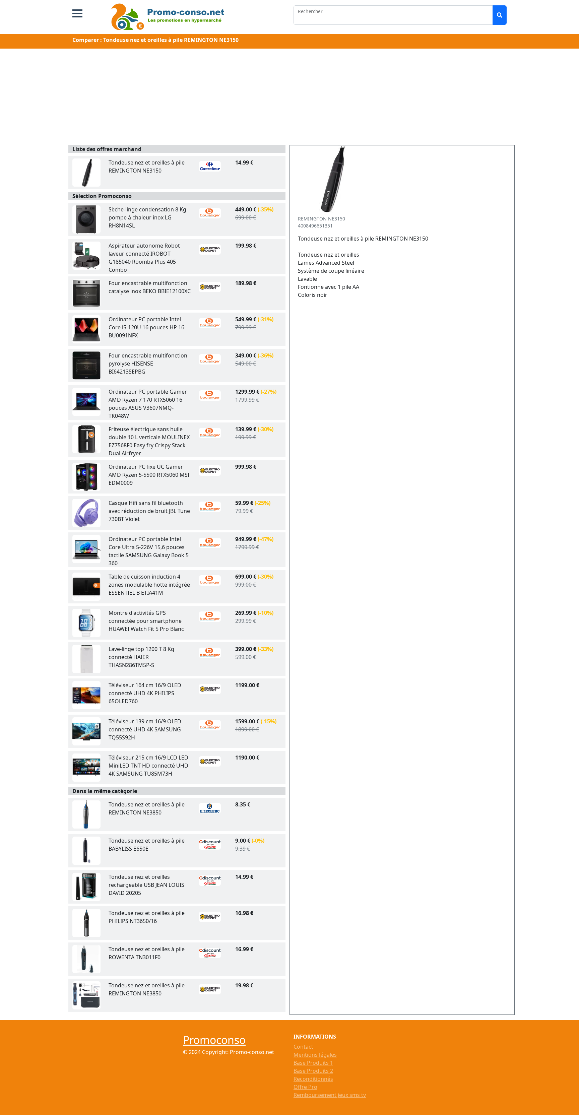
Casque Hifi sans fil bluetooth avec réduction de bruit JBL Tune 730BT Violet (149, 511)
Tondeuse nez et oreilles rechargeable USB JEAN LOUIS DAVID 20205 (146, 885)
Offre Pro (305, 1087)
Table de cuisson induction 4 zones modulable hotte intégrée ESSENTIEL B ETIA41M (149, 584)
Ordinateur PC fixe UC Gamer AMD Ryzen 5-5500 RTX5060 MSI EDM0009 (149, 474)
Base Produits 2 (313, 1070)
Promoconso (214, 1040)
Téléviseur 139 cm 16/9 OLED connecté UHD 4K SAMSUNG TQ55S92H (145, 729)
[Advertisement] (289, 98)
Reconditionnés (313, 1079)
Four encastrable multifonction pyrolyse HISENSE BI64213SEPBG (148, 363)
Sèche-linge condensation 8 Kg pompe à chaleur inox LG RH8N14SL (147, 217)
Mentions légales (315, 1054)
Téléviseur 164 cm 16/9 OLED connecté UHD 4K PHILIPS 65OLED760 (145, 693)
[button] (77, 13)
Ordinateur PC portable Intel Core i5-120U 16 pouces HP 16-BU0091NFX (147, 327)
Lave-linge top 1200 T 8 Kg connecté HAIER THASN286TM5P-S (141, 657)
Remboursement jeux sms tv (330, 1095)
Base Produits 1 (313, 1062)
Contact (303, 1046)
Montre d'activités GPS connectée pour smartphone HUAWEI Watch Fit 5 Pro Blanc (146, 621)
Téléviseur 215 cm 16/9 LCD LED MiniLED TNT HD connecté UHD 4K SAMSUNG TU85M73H (148, 765)
